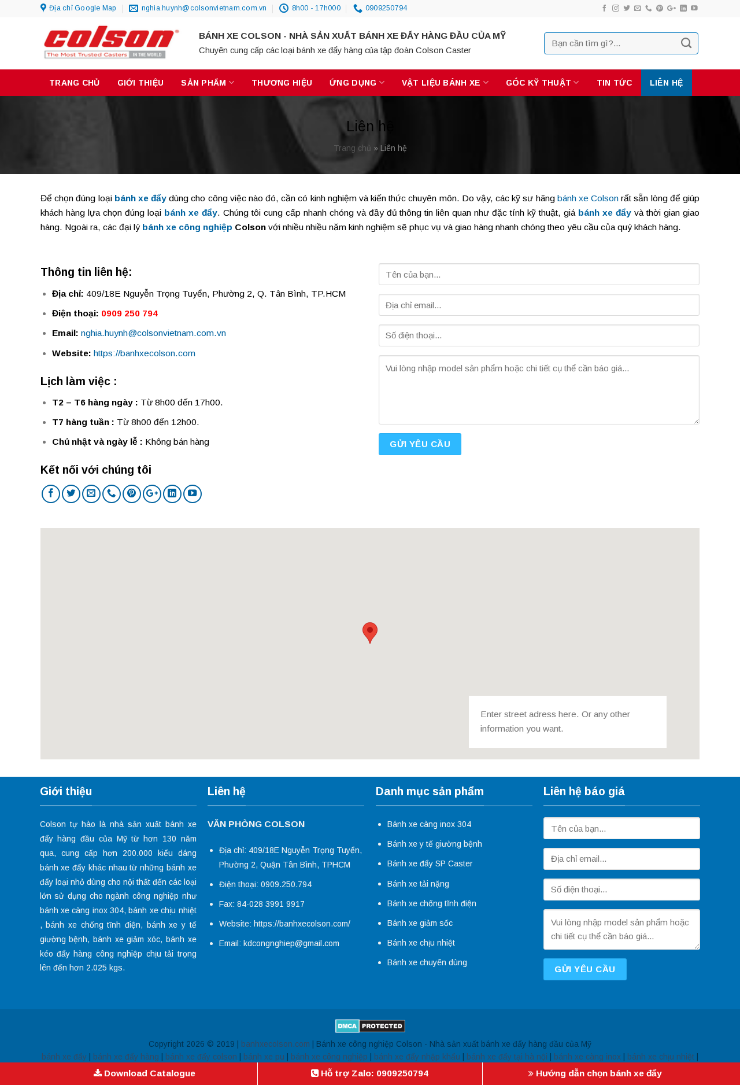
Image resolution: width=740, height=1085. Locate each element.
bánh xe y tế (172, 924)
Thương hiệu (281, 82)
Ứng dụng (353, 82)
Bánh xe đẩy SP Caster (430, 863)
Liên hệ (666, 82)
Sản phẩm (203, 82)
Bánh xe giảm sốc (420, 923)
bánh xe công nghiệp (187, 227)
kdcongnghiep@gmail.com (291, 943)
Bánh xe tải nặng (418, 883)
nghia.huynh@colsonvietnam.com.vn (153, 333)
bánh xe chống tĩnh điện (93, 924)
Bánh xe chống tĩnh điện (431, 903)
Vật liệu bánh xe (441, 82)
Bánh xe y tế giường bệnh (434, 843)
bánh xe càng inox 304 (82, 910)
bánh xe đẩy (63, 867)
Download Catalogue (148, 1073)
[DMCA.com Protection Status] (370, 1025)
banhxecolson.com (275, 1044)
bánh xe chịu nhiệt (162, 910)
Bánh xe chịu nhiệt (421, 942)
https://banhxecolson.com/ (302, 923)
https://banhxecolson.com (144, 353)
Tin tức (614, 82)
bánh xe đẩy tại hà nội (507, 1056)
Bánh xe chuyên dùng (427, 962)
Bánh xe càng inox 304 (429, 824)
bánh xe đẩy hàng (126, 1056)
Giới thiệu (140, 82)
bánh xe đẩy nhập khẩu (417, 1056)
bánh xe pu (263, 1056)
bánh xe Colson (588, 198)
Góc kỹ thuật (538, 82)
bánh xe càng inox (587, 1056)
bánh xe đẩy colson (201, 1056)
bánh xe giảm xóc (126, 939)
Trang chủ (74, 82)
